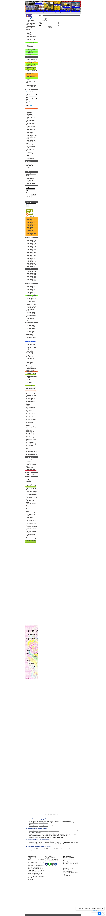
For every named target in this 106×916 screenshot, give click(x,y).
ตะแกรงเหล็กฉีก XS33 (33, 826)
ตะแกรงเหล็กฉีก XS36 (43, 826)
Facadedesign (33, 12)
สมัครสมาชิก (29, 197)
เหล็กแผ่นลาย (62, 13)
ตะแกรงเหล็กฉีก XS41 (33, 831)
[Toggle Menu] (103, 913)
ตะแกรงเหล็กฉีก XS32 (33, 823)
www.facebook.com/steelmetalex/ (51, 859)
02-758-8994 (67, 864)
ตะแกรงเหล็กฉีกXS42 (33, 834)
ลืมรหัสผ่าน (29, 196)
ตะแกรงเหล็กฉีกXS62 (33, 837)
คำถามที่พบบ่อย (31, 881)
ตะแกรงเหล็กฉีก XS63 (33, 843)
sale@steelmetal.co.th (52, 857)
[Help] (31, 105)
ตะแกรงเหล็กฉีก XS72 (63, 834)
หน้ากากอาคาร (69, 13)
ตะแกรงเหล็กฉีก (40, 13)
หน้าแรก (28, 13)
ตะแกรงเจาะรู (49, 13)
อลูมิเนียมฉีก (55, 13)
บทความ (76, 13)
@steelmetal (50, 856)
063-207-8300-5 (52, 860)
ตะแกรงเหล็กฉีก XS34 (44, 821)
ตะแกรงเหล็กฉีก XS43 (33, 842)
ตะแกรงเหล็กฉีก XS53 (43, 842)
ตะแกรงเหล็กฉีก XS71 (53, 834)
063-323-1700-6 (67, 875)
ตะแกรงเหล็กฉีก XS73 (53, 848)
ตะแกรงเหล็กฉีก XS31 (33, 821)
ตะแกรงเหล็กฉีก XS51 (43, 831)
